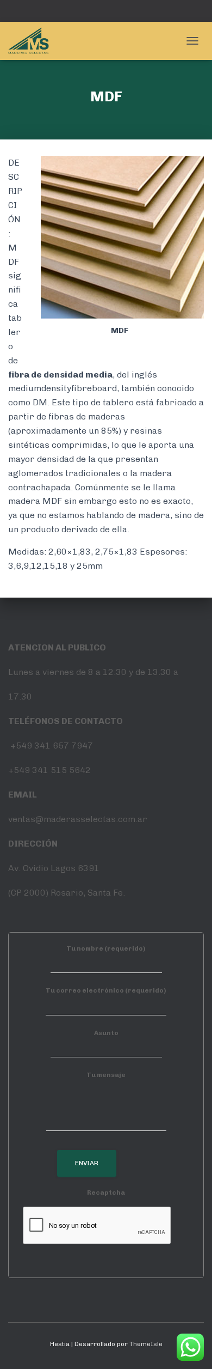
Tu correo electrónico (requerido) (106, 990)
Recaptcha (106, 1192)
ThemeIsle (146, 1344)
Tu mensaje (106, 1075)
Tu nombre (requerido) (106, 948)
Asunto (106, 1033)
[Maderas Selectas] (32, 40)
